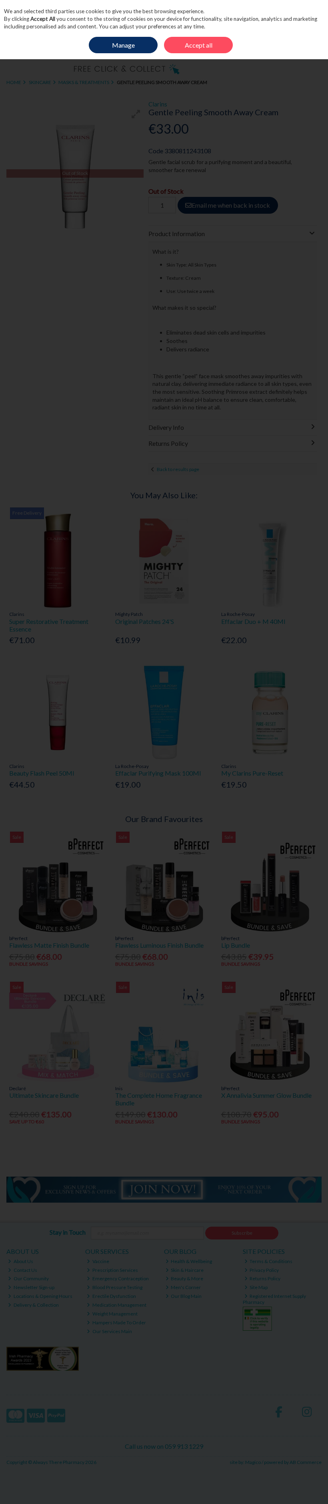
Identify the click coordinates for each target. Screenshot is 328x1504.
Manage (123, 45)
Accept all (198, 45)
